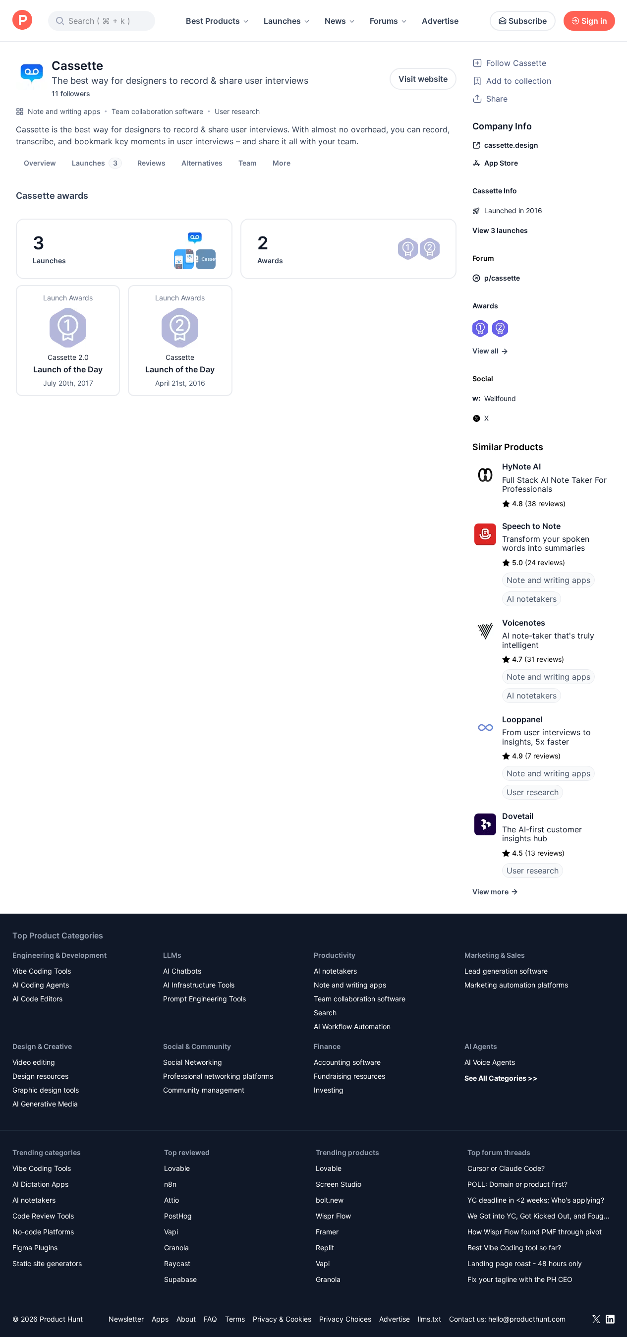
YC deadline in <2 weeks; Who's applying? (535, 1200)
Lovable (177, 1168)
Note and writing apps (64, 111)
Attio (171, 1200)
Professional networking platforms (218, 1076)
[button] (281, 163)
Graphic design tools (45, 1090)
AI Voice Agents (489, 1062)
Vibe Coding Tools (41, 971)
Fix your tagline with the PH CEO (519, 1279)
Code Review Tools (43, 1216)
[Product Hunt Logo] (22, 20)
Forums (384, 21)
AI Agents (480, 1046)
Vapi (171, 1231)
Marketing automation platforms (516, 985)
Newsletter (126, 1319)
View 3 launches (500, 230)
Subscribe (528, 21)
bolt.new (329, 1200)
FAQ (210, 1319)
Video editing (33, 1062)
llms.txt (429, 1319)
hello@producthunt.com (527, 1319)
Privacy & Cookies (282, 1319)
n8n (170, 1184)
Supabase (180, 1279)
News (335, 21)
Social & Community (197, 1046)
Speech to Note (531, 526)
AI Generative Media (45, 1104)
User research (237, 111)
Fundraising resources (349, 1076)
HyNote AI (521, 466)
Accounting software (347, 1062)
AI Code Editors (37, 998)
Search (325, 1012)
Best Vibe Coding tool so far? (514, 1247)
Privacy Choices (345, 1319)
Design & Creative (42, 1046)
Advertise (440, 21)
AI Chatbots (182, 971)
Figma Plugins (34, 1247)
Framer (327, 1231)
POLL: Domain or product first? (517, 1184)
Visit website (423, 79)
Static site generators (47, 1263)
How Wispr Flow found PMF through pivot (534, 1231)
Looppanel (522, 719)
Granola (176, 1247)
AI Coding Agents (40, 985)
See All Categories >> (501, 1078)
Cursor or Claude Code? (506, 1168)
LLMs (172, 955)
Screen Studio (338, 1184)
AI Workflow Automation (352, 1026)
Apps (160, 1319)
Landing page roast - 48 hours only (524, 1263)
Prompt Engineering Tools (204, 998)
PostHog (178, 1216)
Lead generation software (506, 971)
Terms (235, 1319)
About (186, 1319)
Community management (203, 1090)
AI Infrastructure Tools (198, 985)
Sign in (594, 21)
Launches (282, 21)
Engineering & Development (59, 955)
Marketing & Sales (494, 955)
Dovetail (517, 816)
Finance (327, 1046)
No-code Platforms (43, 1231)
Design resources (40, 1076)
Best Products (213, 21)
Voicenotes (523, 623)
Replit (325, 1247)
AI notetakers (532, 599)
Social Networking (192, 1062)
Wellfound (500, 398)
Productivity (334, 955)
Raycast (177, 1263)
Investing (328, 1090)
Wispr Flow (333, 1216)
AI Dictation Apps (40, 1184)
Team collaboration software (157, 111)
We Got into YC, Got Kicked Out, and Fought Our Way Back (538, 1217)
